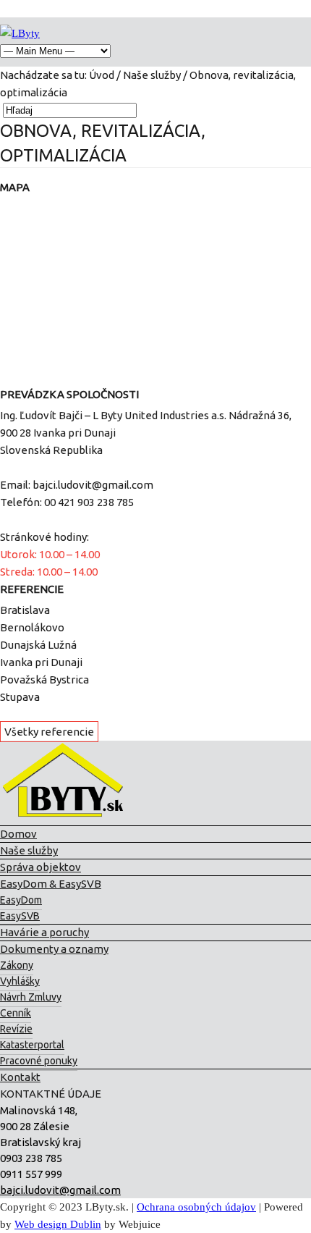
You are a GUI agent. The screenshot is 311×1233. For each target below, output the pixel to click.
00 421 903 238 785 (89, 502)
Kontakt (20, 1077)
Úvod (101, 75)
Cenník (15, 1013)
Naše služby (152, 75)
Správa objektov (40, 867)
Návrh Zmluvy (30, 997)
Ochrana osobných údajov (196, 1207)
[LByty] (20, 33)
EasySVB (20, 916)
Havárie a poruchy (44, 932)
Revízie (16, 1029)
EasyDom (21, 900)
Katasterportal (32, 1045)
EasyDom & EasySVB (50, 884)
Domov (18, 834)
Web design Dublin (57, 1224)
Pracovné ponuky (38, 1060)
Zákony (16, 965)
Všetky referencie (49, 731)
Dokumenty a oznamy (54, 949)
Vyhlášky (20, 981)
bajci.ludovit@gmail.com (93, 485)
